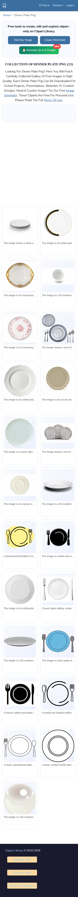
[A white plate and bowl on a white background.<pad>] (58, 276)
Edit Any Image (23, 39)
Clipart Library (14, 850)
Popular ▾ (58, 5)
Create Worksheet (55, 39)
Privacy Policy (22, 872)
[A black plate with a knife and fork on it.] (58, 537)
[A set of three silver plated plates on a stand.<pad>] (58, 433)
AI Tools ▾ (44, 5)
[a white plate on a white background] (20, 589)
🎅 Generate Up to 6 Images (40, 49)
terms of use (53, 100)
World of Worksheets (22, 885)
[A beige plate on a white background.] (58, 381)
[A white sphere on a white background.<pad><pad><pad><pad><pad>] (20, 799)
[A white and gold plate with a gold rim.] (20, 276)
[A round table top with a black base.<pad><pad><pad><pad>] (20, 641)
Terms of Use (22, 859)
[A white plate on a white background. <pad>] (20, 433)
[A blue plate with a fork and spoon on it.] (58, 641)
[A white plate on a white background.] (58, 485)
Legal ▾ (70, 5)
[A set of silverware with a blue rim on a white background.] (58, 328)
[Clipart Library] (4, 6)
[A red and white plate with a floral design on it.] (20, 328)
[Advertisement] (39, 164)
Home (7, 15)
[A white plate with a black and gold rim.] (58, 224)
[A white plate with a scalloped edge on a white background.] (20, 381)
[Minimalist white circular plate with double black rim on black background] (58, 746)
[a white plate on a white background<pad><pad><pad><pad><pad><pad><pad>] (20, 485)
